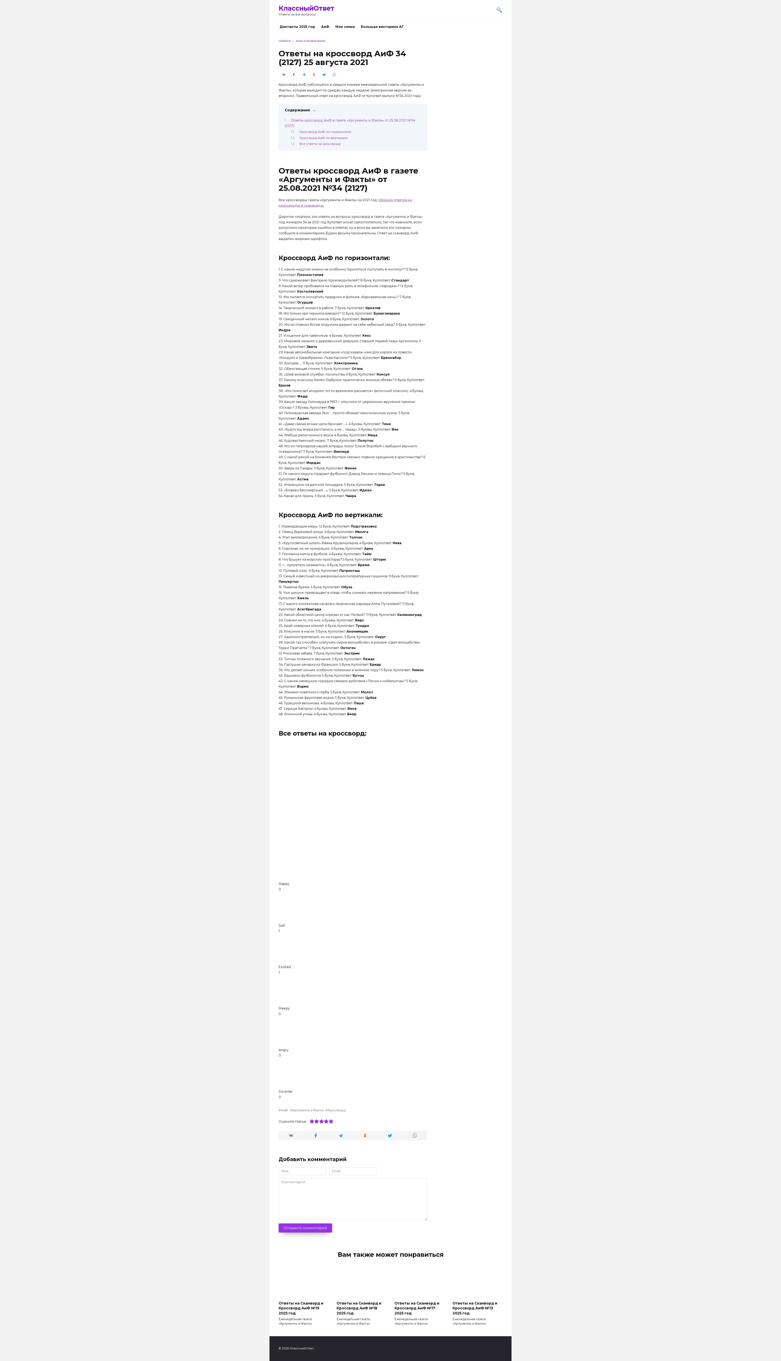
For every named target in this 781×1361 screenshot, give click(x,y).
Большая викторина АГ (382, 27)
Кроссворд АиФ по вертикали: (323, 138)
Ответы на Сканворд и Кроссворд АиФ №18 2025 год (359, 1308)
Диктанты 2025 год (297, 27)
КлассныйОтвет (306, 8)
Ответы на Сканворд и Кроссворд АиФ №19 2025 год (301, 1308)
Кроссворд (336, 1110)
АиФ (325, 27)
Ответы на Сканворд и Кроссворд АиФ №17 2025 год (417, 1308)
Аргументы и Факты (307, 1110)
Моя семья (345, 27)
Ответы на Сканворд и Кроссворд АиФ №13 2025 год (475, 1308)
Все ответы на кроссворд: (320, 144)
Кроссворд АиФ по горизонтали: (325, 132)
